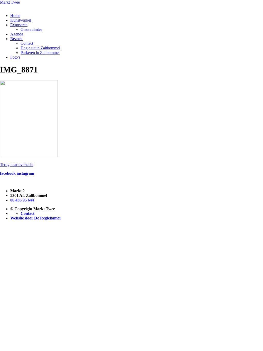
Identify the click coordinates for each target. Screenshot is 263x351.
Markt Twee (10, 2)
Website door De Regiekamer (35, 218)
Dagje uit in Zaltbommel (40, 48)
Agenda (16, 34)
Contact (27, 43)
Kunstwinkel (20, 20)
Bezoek (16, 38)
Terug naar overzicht (16, 164)
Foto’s (15, 57)
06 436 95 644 (22, 200)
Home (15, 15)
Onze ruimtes (31, 29)
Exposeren (18, 25)
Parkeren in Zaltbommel (40, 52)
